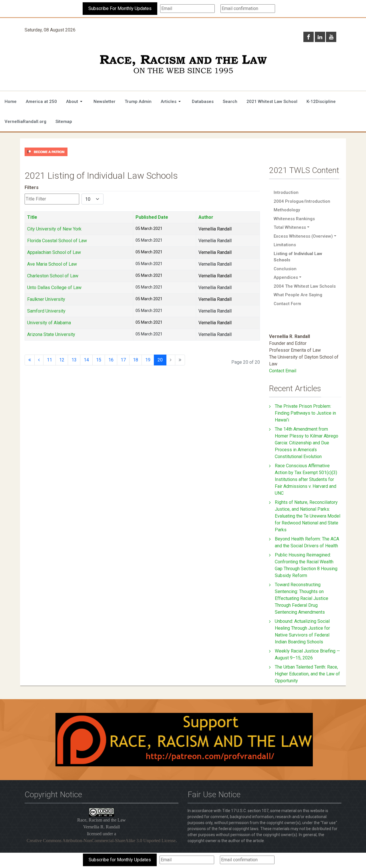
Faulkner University (46, 299)
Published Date (152, 217)
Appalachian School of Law (54, 252)
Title (32, 217)
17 (123, 360)
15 (98, 360)
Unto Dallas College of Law (54, 287)
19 (147, 360)
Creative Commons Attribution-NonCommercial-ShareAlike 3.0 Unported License (101, 840)
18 (135, 360)
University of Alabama (49, 322)
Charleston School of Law (52, 276)
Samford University (46, 311)
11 (49, 360)
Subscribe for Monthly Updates (120, 859)
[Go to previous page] (38, 360)
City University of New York (54, 229)
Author (205, 217)
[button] (75, 102)
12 (61, 360)
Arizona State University (51, 334)
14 (86, 360)
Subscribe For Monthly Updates (120, 8)
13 (74, 360)
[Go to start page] (30, 360)
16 (111, 360)
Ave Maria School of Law (52, 264)
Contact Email (282, 370)
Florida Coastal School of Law (57, 240)
